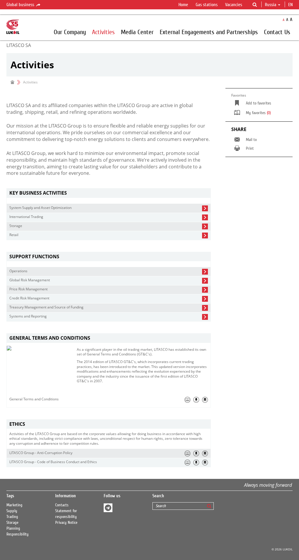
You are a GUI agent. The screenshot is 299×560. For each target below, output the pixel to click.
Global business (20, 4)
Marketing (14, 505)
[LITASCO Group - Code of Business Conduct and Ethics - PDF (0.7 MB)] (196, 462)
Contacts (62, 505)
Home (183, 4)
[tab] (109, 193)
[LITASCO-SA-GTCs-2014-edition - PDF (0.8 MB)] (196, 400)
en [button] (291, 4)
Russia (270, 4)
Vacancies (233, 4)
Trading (12, 516)
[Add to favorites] (205, 400)
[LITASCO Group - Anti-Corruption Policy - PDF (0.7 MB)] (196, 453)
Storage (12, 522)
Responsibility (17, 534)
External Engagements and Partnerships (209, 31)
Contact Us (277, 31)
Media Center (137, 31)
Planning (13, 528)
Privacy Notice (66, 522)
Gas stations (207, 4)
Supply (11, 511)
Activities (103, 31)
